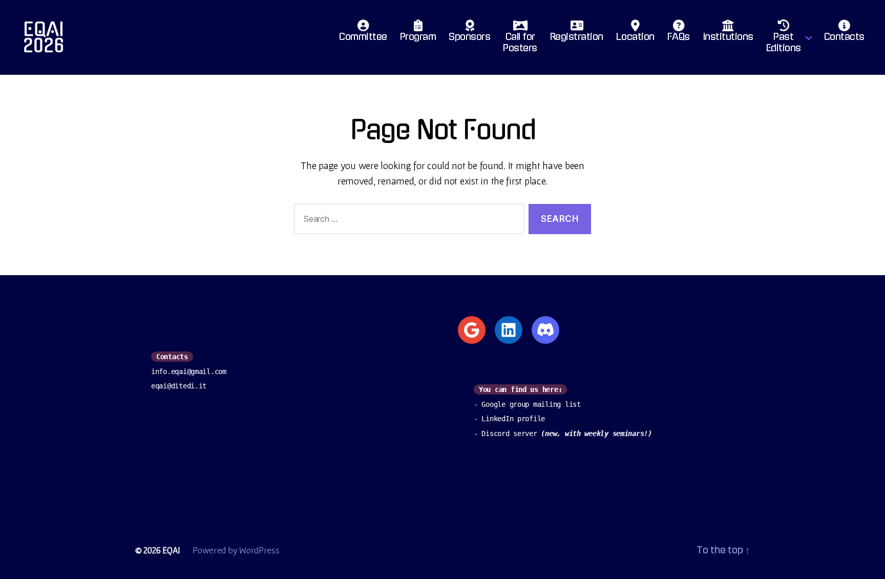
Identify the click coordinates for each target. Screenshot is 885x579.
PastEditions (783, 42)
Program (418, 37)
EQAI (171, 550)
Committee (363, 37)
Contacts (844, 37)
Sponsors (469, 37)
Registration (576, 37)
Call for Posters (520, 42)
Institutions (728, 37)
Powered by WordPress (236, 550)
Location (635, 37)
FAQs (678, 37)
